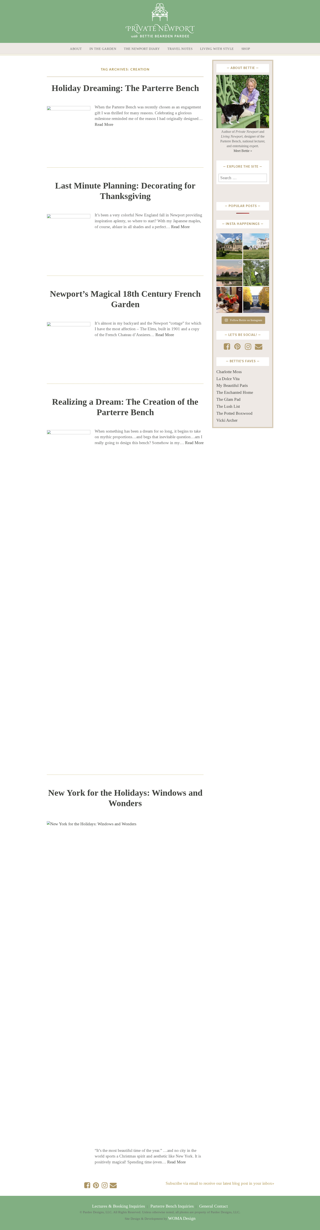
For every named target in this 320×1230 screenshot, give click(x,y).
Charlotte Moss (229, 371)
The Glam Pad (228, 399)
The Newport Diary (142, 49)
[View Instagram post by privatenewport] (239, 256)
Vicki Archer (226, 420)
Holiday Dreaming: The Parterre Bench (125, 88)
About (76, 49)
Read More (104, 124)
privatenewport (229, 238)
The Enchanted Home (234, 392)
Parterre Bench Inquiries (172, 1206)
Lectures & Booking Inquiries (119, 1206)
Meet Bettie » (243, 151)
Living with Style (217, 49)
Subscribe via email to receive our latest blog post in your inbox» (220, 1183)
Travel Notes (179, 49)
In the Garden (102, 49)
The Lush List (228, 406)
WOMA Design (181, 1218)
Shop (245, 49)
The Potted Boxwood (234, 413)
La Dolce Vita (227, 378)
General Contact (213, 1206)
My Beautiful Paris (232, 385)
